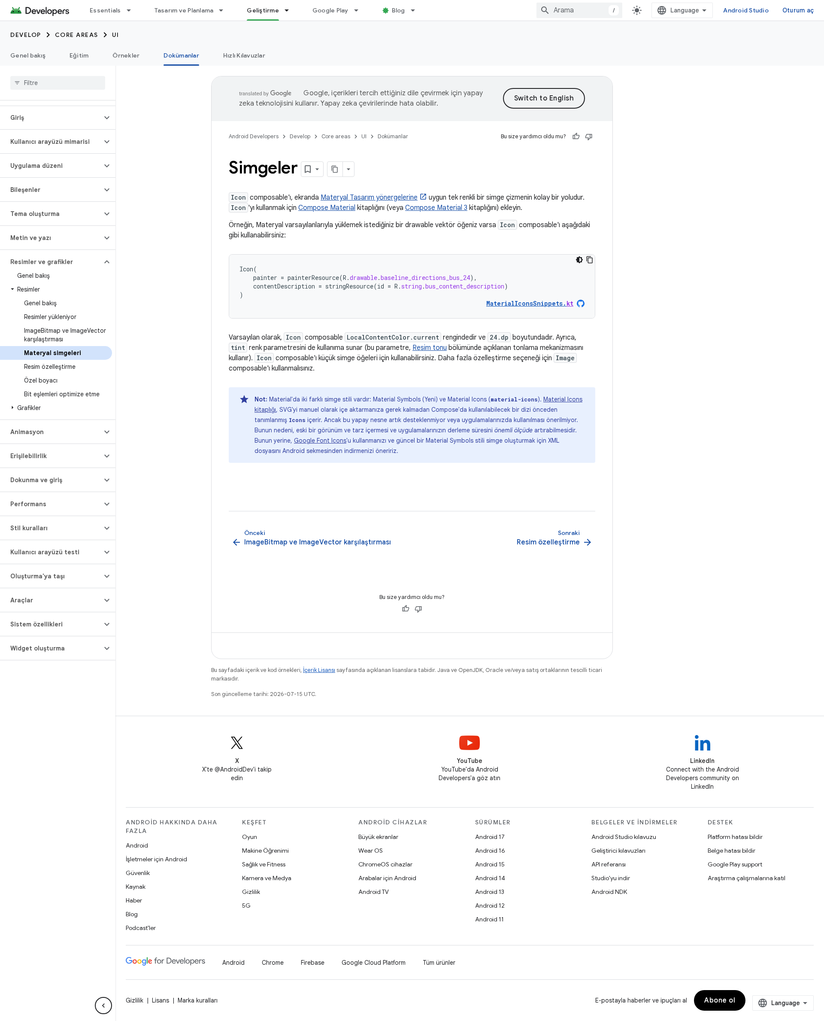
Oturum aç (798, 10)
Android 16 (490, 850)
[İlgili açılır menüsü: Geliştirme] (290, 10)
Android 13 (489, 892)
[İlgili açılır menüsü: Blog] (416, 10)
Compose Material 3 (436, 208)
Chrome (273, 962)
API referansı (608, 864)
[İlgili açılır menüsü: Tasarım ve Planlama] (224, 10)
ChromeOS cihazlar (385, 864)
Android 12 (490, 905)
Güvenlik (138, 873)
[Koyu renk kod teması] (579, 260)
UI (115, 35)
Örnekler (125, 55)
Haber (134, 900)
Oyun (249, 837)
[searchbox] (57, 83)
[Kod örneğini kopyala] (590, 260)
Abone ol (719, 1000)
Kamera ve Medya (266, 878)
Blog (398, 10)
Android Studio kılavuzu (623, 837)
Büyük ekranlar (378, 837)
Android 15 (490, 864)
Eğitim (79, 55)
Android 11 (489, 919)
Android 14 (490, 878)
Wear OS (370, 850)
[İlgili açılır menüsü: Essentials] (132, 10)
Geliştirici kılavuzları (618, 850)
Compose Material (326, 208)
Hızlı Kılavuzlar (244, 55)
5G (246, 905)
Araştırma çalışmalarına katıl (746, 878)
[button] (51, 118)
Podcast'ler (141, 928)
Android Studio (746, 10)
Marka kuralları (198, 1000)
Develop (25, 35)
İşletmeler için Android (156, 859)
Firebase (312, 962)
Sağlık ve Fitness (263, 864)
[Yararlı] (576, 136)
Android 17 (490, 837)
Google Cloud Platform (374, 962)
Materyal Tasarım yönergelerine (369, 197)
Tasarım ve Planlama (184, 10)
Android (137, 845)
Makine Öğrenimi (265, 850)
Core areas (76, 35)
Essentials (105, 10)
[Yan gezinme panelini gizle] (103, 1005)
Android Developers (254, 136)
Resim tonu (429, 347)
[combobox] (579, 10)
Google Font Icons (320, 440)
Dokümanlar (181, 55)
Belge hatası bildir (731, 850)
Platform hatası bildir (735, 837)
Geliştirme (263, 10)
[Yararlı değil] (588, 136)
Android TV (373, 892)
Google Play (330, 10)
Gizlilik (251, 892)
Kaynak (135, 886)
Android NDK (609, 892)
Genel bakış (27, 55)
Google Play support (735, 864)
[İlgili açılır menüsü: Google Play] (360, 10)
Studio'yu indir (610, 878)
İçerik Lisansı (319, 670)
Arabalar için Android (387, 878)
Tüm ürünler (439, 962)
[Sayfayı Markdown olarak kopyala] (335, 169)
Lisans (160, 1000)
